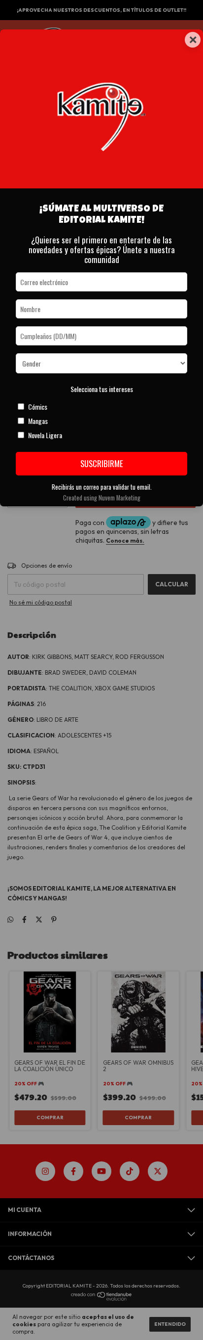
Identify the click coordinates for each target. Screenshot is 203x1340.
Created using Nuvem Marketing (101, 497)
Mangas (38, 421)
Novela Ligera (45, 435)
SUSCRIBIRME (101, 463)
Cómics (37, 406)
